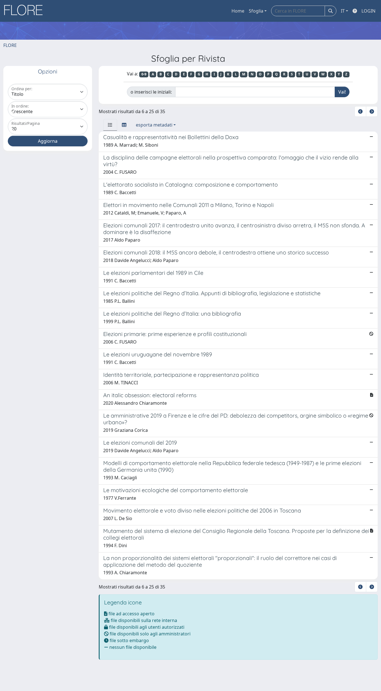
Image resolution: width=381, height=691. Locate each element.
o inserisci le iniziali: (151, 92)
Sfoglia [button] (256, 11)
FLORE (10, 45)
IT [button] (343, 11)
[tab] (110, 125)
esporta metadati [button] (154, 125)
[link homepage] (25, 10)
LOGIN (368, 11)
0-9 (143, 74)
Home (238, 11)
